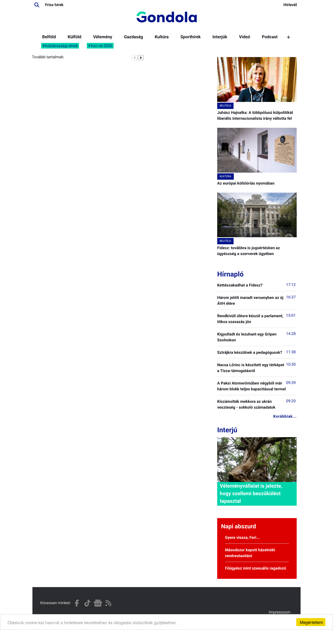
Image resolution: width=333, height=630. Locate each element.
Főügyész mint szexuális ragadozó (255, 568)
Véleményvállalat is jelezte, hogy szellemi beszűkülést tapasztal (251, 493)
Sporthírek (190, 37)
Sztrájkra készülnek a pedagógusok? (249, 352)
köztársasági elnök (61, 45)
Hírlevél (290, 4)
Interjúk (219, 37)
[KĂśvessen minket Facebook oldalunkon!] (77, 603)
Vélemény (102, 37)
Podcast (270, 37)
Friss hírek (54, 4)
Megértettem (311, 622)
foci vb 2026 (101, 45)
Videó (244, 37)
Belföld (49, 37)
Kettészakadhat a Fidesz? (240, 285)
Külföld (74, 37)
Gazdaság (133, 37)
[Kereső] (36, 4)
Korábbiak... (285, 416)
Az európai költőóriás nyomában (245, 183)
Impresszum (279, 612)
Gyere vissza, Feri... (242, 537)
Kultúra (162, 37)
